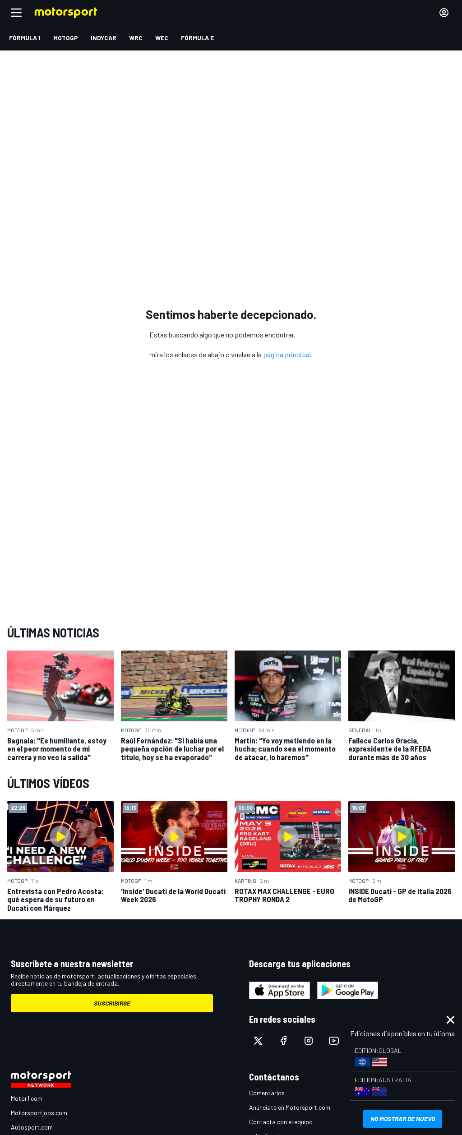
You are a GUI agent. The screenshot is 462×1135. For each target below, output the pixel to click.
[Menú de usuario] (444, 13)
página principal (287, 354)
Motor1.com (26, 1098)
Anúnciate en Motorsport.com (289, 1107)
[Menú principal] (16, 12)
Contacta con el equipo (281, 1122)
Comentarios (267, 1093)
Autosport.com (32, 1127)
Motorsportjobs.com (39, 1113)
